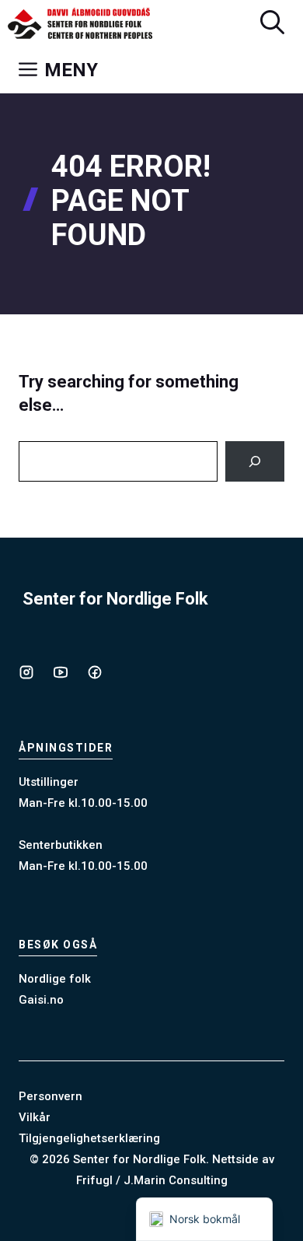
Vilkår (34, 1117)
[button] (272, 23)
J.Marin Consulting (176, 1180)
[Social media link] (26, 672)
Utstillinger (48, 782)
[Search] (254, 461)
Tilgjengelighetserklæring (89, 1138)
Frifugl (94, 1180)
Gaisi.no (41, 1000)
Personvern (50, 1096)
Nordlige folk (55, 979)
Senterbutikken (61, 845)
